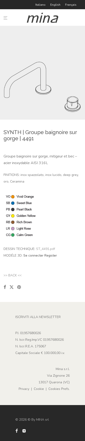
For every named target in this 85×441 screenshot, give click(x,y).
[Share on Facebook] (5, 287)
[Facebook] (16, 430)
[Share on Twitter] (11, 287)
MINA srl (42, 419)
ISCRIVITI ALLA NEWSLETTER (38, 317)
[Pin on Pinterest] (19, 287)
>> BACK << (12, 275)
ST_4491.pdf (45, 249)
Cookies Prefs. (59, 389)
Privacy (24, 389)
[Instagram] (24, 430)
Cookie (39, 389)
